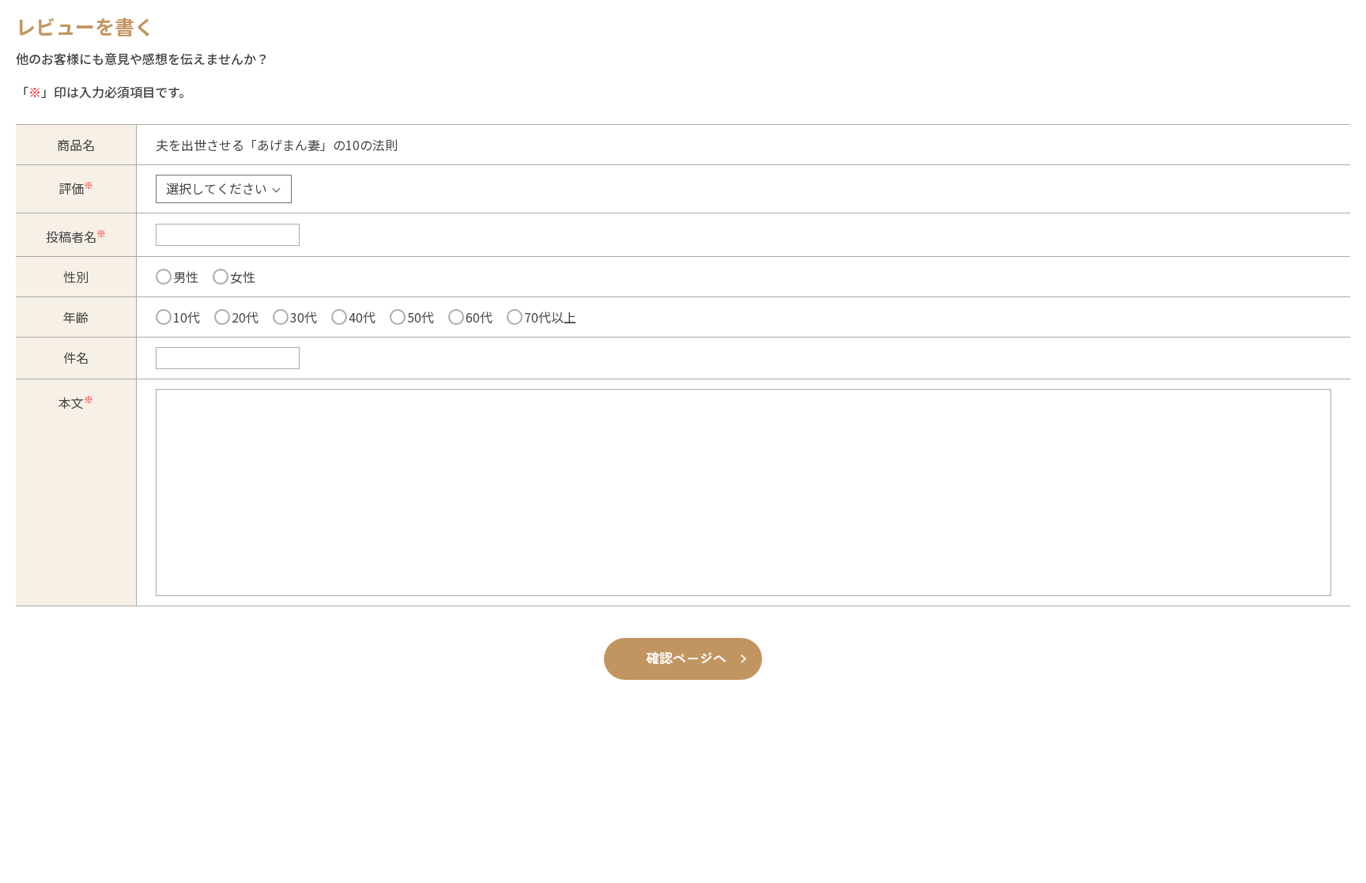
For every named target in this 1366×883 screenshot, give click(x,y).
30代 (303, 317)
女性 (242, 276)
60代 (479, 317)
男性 (185, 276)
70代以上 (550, 317)
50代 (420, 317)
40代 (362, 317)
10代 (186, 317)
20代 (245, 317)
